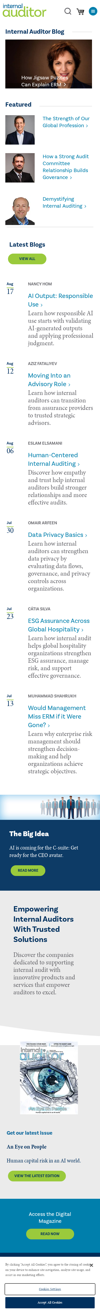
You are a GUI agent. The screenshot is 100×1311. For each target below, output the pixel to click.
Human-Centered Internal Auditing (53, 459)
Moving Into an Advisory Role (49, 379)
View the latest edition (36, 1176)
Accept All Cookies (50, 1302)
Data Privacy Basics (55, 535)
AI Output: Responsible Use (60, 300)
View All (27, 259)
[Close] (91, 1265)
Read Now (50, 1234)
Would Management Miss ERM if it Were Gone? (57, 716)
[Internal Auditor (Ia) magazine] (24, 11)
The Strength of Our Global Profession (66, 122)
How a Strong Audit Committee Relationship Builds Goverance (66, 167)
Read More (28, 870)
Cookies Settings (50, 1289)
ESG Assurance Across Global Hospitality (59, 625)
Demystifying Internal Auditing (62, 203)
